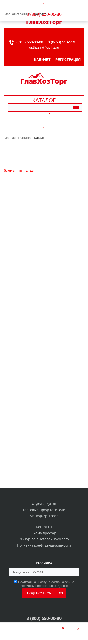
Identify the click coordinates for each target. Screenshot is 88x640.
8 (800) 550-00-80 (44, 14)
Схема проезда (44, 533)
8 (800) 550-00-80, (31, 41)
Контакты (44, 527)
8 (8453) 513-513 (61, 41)
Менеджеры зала (44, 516)
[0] (58, 631)
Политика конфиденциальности (44, 545)
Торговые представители (44, 509)
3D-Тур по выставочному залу (44, 539)
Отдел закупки (44, 503)
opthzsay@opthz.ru (44, 47)
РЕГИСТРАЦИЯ (68, 59)
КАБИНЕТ (42, 59)
